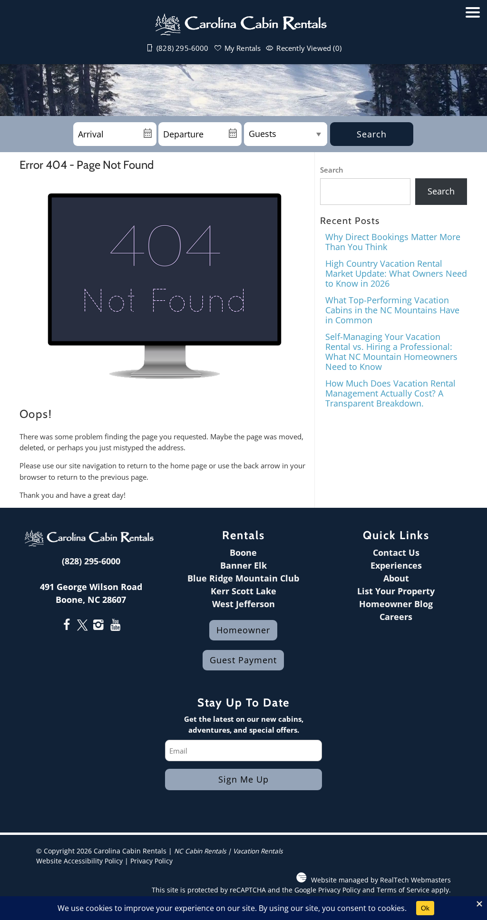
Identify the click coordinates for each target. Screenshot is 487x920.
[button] (472, 37)
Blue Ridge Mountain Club (243, 578)
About (396, 578)
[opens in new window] (66, 625)
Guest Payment (243, 660)
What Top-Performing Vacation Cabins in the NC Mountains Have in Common (392, 309)
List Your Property (396, 591)
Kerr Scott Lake (243, 591)
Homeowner (243, 630)
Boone (243, 552)
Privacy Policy (151, 861)
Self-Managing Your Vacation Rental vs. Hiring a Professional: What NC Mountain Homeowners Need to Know (391, 351)
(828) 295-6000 (91, 561)
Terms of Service (403, 890)
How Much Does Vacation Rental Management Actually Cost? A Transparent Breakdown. (390, 393)
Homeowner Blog (396, 604)
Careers (396, 616)
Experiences (396, 565)
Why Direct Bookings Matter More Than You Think (392, 241)
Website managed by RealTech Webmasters (381, 880)
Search (372, 134)
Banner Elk (243, 565)
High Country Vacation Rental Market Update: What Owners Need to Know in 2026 (396, 273)
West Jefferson (243, 604)
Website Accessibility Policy (79, 861)
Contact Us (396, 552)
